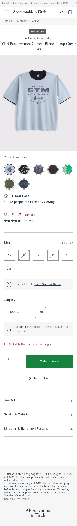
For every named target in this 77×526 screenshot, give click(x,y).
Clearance (22, 21)
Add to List (42, 378)
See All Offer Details (17, 499)
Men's (8, 21)
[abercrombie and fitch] (29, 12)
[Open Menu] (5, 12)
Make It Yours (49, 361)
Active (36, 21)
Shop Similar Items (47, 284)
